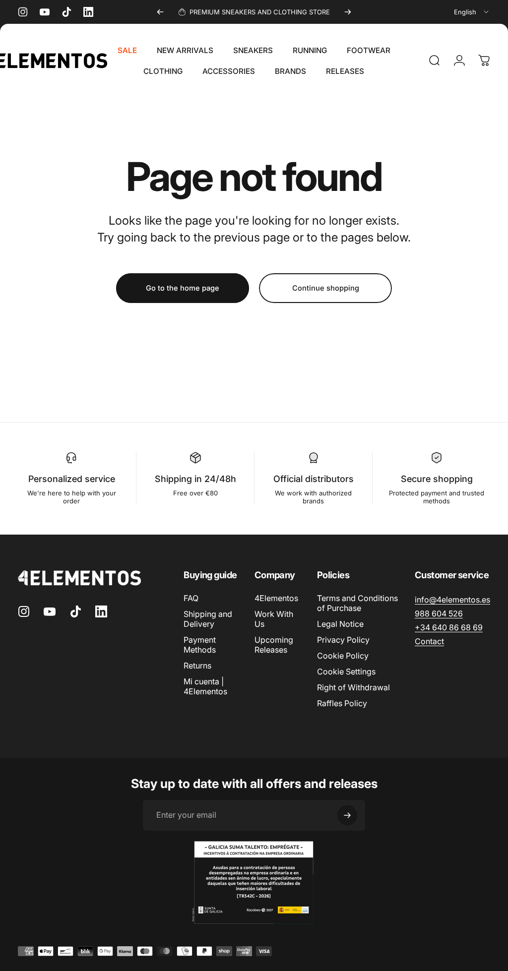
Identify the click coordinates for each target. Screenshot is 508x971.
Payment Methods (200, 645)
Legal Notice (340, 624)
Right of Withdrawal (353, 687)
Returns (197, 665)
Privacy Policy (343, 640)
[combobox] (472, 12)
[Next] (348, 12)
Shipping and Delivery (208, 619)
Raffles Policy (342, 703)
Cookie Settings (346, 671)
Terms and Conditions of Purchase (357, 603)
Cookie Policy (343, 656)
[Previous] (160, 12)
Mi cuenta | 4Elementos (205, 686)
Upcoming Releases (273, 645)
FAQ (191, 598)
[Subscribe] (347, 815)
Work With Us (273, 619)
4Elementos (276, 598)
